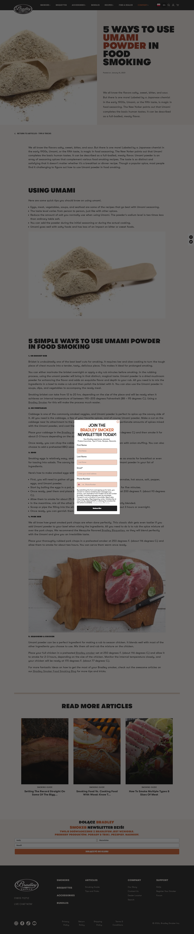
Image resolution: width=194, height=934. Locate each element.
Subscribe (97, 508)
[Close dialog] (118, 422)
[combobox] (80, 484)
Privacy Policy (98, 503)
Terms (107, 503)
